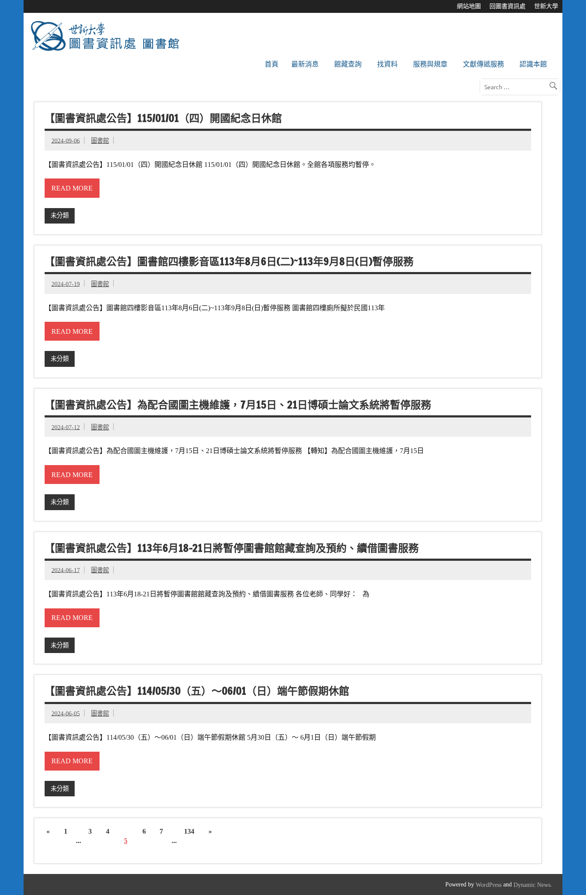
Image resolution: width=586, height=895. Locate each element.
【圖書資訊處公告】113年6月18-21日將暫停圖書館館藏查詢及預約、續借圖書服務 (232, 548)
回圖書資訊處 (507, 6)
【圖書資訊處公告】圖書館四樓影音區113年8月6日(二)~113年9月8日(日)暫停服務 (229, 261)
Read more (72, 188)
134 (189, 831)
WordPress (488, 884)
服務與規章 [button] (430, 64)
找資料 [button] (387, 64)
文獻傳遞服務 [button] (483, 64)
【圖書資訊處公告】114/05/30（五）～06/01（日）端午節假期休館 (197, 691)
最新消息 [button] (305, 64)
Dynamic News (532, 884)
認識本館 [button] (533, 64)
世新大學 (546, 6)
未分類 (60, 215)
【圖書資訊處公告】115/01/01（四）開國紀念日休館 (163, 118)
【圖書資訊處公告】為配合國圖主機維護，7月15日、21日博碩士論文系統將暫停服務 (238, 404)
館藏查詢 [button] (348, 64)
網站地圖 (469, 6)
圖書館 (100, 140)
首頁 (271, 64)
